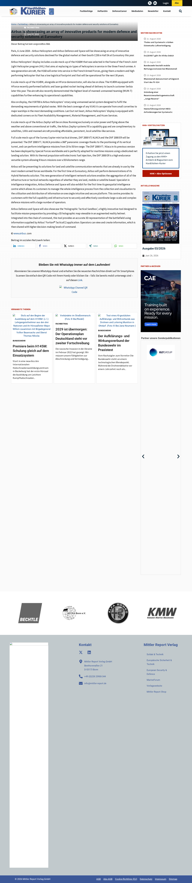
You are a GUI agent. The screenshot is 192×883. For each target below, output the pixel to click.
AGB (98, 879)
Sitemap (173, 879)
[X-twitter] (150, 3)
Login (166, 3)
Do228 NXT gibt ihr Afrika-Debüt (159, 55)
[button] (180, 11)
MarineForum (153, 680)
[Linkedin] (89, 652)
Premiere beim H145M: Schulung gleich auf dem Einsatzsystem (31, 350)
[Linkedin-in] (155, 3)
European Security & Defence (157, 672)
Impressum (160, 879)
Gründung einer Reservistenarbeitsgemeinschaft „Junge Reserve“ (159, 95)
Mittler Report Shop (156, 691)
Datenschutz (146, 879)
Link (80, 280)
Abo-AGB (107, 879)
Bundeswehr (19, 340)
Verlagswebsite (154, 685)
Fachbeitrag (33, 27)
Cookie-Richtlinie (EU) (126, 879)
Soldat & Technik (155, 654)
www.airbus (20, 233)
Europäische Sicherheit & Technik (159, 662)
